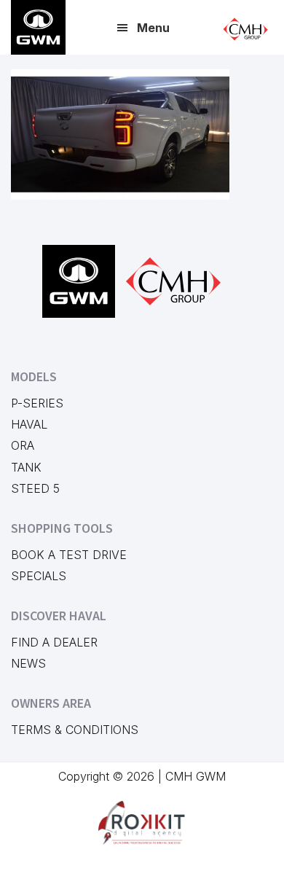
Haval (29, 424)
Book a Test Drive (69, 554)
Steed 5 (35, 488)
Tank (26, 467)
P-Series (37, 403)
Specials (38, 576)
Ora (22, 445)
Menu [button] (153, 27)
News (28, 663)
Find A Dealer (54, 642)
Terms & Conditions (74, 729)
